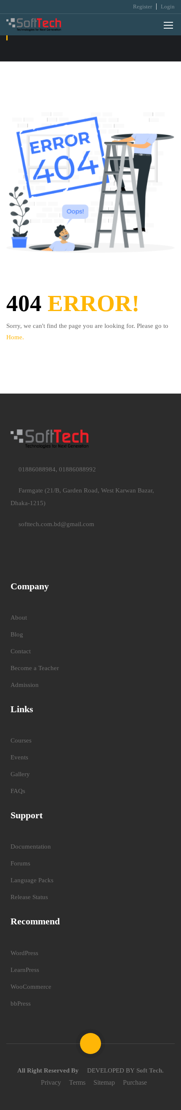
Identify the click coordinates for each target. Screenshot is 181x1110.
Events (19, 757)
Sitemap (104, 1082)
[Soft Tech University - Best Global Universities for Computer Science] (33, 25)
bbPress (21, 1003)
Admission (25, 684)
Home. (15, 337)
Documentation (31, 846)
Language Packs (32, 880)
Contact (21, 651)
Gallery (20, 774)
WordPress (24, 953)
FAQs (18, 791)
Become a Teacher (35, 668)
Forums (20, 863)
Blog (17, 634)
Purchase (135, 1082)
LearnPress (25, 969)
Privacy (51, 1082)
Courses (21, 740)
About (19, 617)
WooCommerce (31, 986)
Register (142, 6)
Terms (77, 1082)
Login (168, 6)
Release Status (29, 897)
